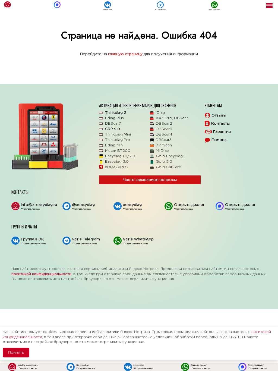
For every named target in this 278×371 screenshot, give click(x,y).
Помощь (219, 140)
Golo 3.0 (164, 161)
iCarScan (164, 145)
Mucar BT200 (117, 150)
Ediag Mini (114, 145)
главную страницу (125, 54)
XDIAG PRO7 (116, 167)
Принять (16, 352)
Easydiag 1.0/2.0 (120, 156)
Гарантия (222, 131)
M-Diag (162, 150)
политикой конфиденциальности (41, 274)
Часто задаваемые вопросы (150, 179)
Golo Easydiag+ (170, 156)
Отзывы (218, 115)
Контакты (220, 123)
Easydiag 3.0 (117, 161)
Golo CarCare (168, 167)
